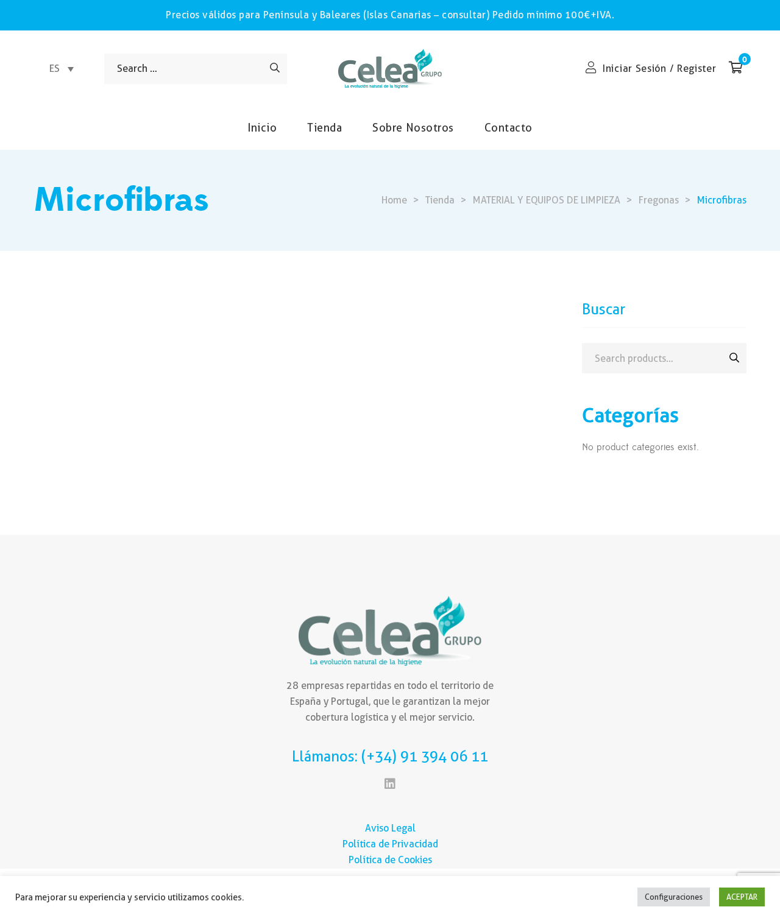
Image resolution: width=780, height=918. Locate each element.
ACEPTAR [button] (741, 897)
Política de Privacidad (390, 844)
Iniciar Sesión (635, 68)
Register (697, 68)
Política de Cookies (390, 860)
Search (734, 357)
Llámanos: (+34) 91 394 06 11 (390, 756)
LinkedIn (390, 784)
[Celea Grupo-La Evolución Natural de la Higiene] (390, 68)
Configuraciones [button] (674, 897)
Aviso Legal (390, 828)
